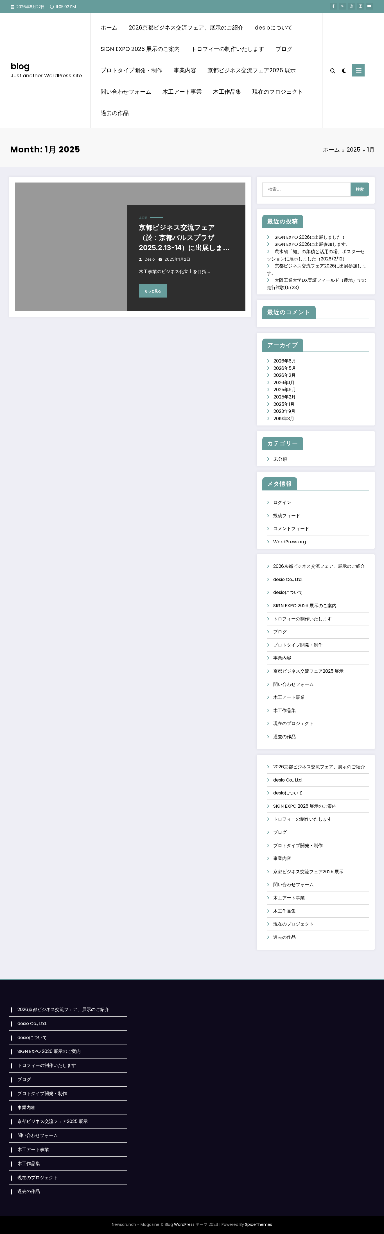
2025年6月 (285, 389)
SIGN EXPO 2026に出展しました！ (310, 237)
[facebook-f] (333, 6)
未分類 (143, 217)
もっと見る (152, 291)
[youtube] (369, 6)
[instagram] (360, 6)
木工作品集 (227, 92)
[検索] (333, 70)
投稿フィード (286, 515)
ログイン (282, 502)
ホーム (109, 27)
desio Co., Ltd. (287, 579)
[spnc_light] (344, 70)
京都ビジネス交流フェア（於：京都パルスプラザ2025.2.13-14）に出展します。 (181, 238)
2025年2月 (285, 397)
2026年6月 (285, 361)
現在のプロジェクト (277, 92)
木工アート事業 (182, 92)
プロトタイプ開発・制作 (131, 70)
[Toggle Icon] (358, 70)
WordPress (184, 1224)
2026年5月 (285, 368)
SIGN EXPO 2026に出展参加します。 (312, 244)
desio (149, 259)
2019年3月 (284, 418)
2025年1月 (284, 404)
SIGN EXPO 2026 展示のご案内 (140, 49)
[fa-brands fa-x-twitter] (342, 6)
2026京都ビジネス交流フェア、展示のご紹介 (186, 27)
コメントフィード (291, 528)
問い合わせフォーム (126, 92)
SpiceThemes (258, 1224)
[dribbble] (351, 6)
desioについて (274, 27)
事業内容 (185, 70)
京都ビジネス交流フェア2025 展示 (251, 70)
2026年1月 (284, 382)
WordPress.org (289, 542)
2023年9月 (284, 411)
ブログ (283, 49)
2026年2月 (285, 375)
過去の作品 (115, 113)
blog (20, 66)
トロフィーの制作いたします (227, 49)
